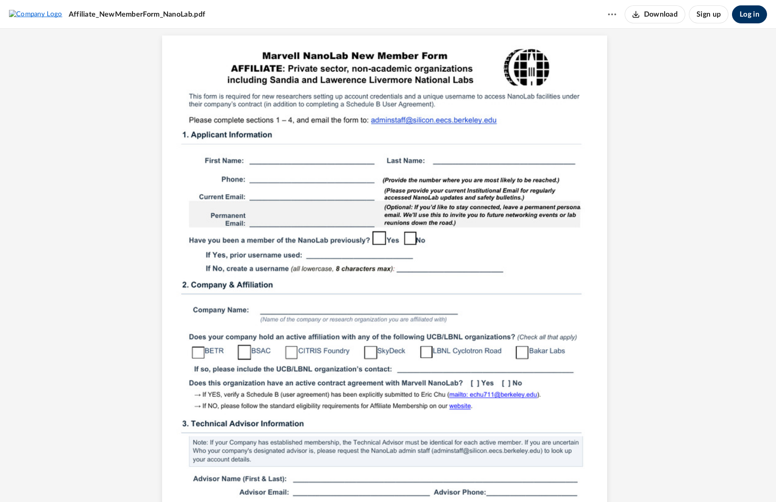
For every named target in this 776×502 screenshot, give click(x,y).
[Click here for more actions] (612, 14)
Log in (749, 14)
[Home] (35, 13)
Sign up (709, 14)
